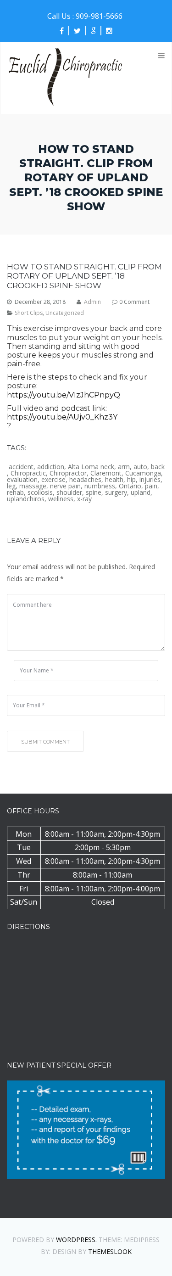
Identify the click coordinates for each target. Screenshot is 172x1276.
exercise (53, 479)
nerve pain (65, 486)
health (114, 479)
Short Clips (29, 313)
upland (140, 492)
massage (32, 486)
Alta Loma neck (91, 467)
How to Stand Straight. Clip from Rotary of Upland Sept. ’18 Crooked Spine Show (84, 276)
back (158, 467)
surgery (116, 492)
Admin (92, 302)
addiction (50, 467)
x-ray (84, 499)
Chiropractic (28, 473)
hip (131, 479)
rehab (15, 492)
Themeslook (110, 1251)
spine (93, 492)
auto (140, 467)
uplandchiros (25, 499)
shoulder (69, 492)
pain (151, 486)
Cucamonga (143, 473)
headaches (85, 479)
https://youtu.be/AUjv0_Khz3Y (62, 417)
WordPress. (76, 1239)
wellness (60, 499)
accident (21, 467)
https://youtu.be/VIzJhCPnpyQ (63, 395)
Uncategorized (64, 313)
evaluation (22, 479)
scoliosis (40, 492)
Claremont (106, 473)
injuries (150, 479)
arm (124, 467)
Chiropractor (68, 473)
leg (11, 486)
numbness (99, 486)
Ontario (130, 486)
